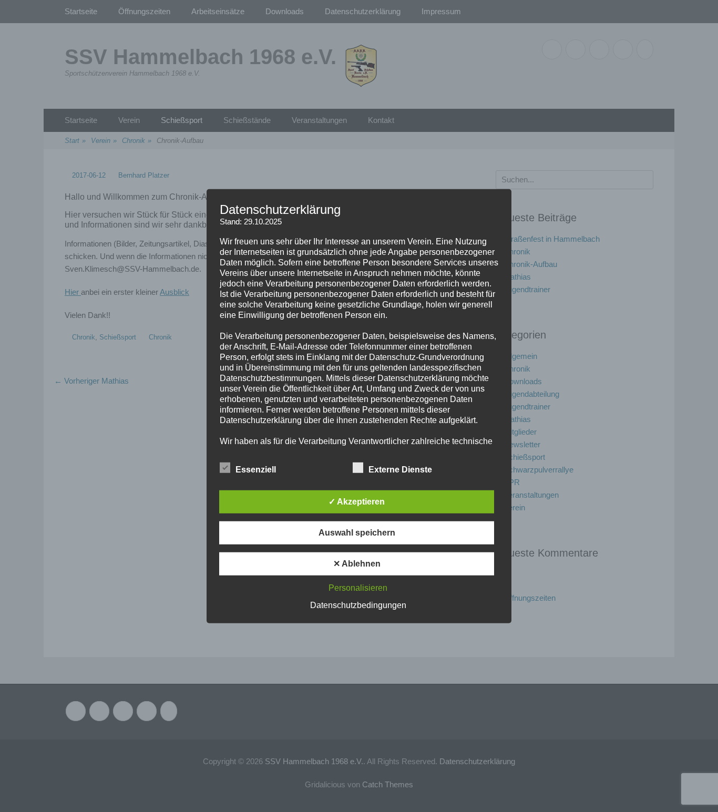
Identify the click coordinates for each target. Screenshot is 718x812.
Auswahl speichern (357, 532)
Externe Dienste (400, 469)
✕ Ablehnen (357, 563)
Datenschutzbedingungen (358, 605)
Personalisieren (358, 587)
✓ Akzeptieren (357, 501)
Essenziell (255, 469)
